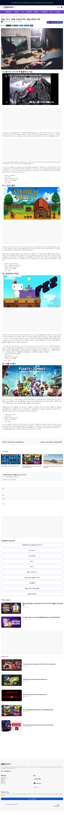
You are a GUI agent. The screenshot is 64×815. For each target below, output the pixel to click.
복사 (31, 25)
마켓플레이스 (4, 778)
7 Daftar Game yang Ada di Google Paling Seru (35, 679)
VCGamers (14, 804)
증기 (9, 182)
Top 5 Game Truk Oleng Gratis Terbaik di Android (52, 467)
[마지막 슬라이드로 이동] (59, 451)
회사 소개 (3, 780)
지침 (58, 804)
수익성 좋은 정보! (32, 2)
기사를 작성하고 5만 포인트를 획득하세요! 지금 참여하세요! (41, 617)
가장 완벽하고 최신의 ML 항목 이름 (9, 466)
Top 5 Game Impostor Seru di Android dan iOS (35, 694)
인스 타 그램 (15, 427)
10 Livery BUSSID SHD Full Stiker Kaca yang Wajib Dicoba (32, 467)
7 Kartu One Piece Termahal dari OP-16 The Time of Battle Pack (39, 664)
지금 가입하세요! (32, 798)
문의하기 (3, 782)
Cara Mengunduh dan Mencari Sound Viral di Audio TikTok (38, 725)
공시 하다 (3, 783)
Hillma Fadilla (6, 21)
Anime (24, 665)
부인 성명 (57, 805)
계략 (6, 16)
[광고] (32, 119)
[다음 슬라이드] (61, 451)
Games (20, 21)
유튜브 (32, 427)
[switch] (62, 7)
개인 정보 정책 (56, 806)
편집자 (2, 779)
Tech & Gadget (25, 726)
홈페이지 (3, 16)
